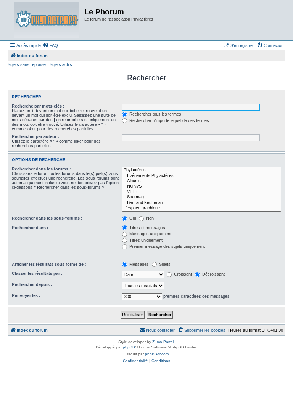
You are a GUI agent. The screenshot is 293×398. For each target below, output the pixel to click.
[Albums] (201, 181)
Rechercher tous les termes (154, 114)
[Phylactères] (201, 170)
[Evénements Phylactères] (201, 175)
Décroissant (213, 274)
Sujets (164, 264)
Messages (138, 264)
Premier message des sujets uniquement (166, 246)
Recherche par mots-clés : (38, 106)
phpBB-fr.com (157, 354)
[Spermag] (201, 197)
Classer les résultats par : (37, 273)
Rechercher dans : (30, 227)
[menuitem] (50, 45)
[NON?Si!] (201, 186)
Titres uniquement (145, 240)
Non (149, 218)
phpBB (129, 347)
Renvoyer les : (26, 295)
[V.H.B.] (201, 191)
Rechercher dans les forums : (41, 169)
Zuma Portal (163, 342)
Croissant (182, 274)
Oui (132, 218)
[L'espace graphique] (201, 208)
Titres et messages (146, 227)
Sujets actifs (61, 64)
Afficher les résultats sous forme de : (49, 264)
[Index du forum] (47, 20)
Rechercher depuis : (32, 284)
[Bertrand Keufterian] (201, 202)
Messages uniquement (149, 233)
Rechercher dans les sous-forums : (47, 218)
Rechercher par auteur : (35, 136)
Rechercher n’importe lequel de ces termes (168, 120)
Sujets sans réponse (27, 64)
